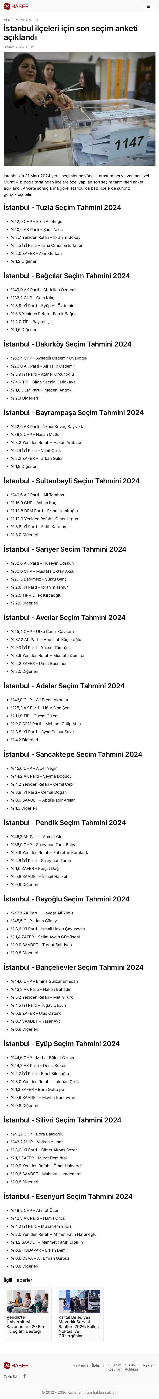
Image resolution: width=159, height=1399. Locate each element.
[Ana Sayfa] (16, 6)
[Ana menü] (148, 6)
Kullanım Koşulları (114, 1367)
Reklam (149, 1365)
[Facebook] (24, 1376)
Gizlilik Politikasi (132, 1367)
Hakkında (80, 1365)
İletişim (98, 1365)
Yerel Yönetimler (21, 20)
